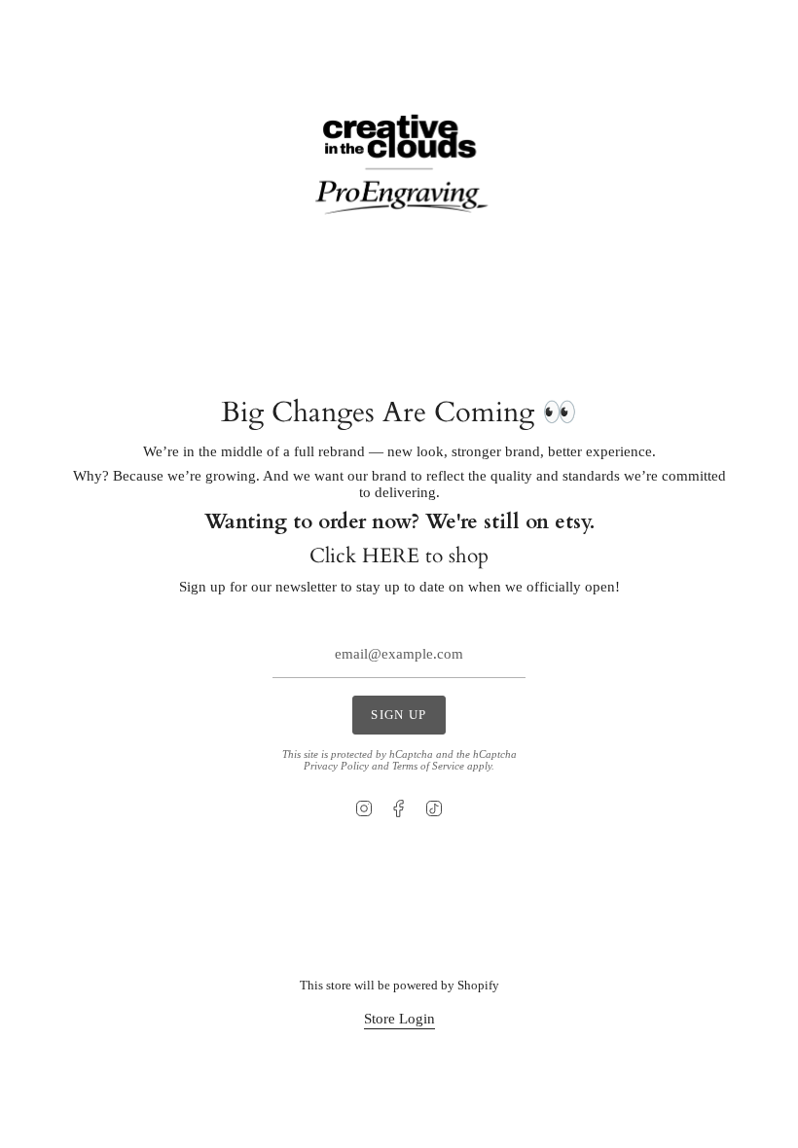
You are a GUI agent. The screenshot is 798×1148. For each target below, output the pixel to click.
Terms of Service (428, 765)
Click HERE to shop (399, 556)
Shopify (478, 985)
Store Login (399, 1018)
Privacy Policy (336, 765)
